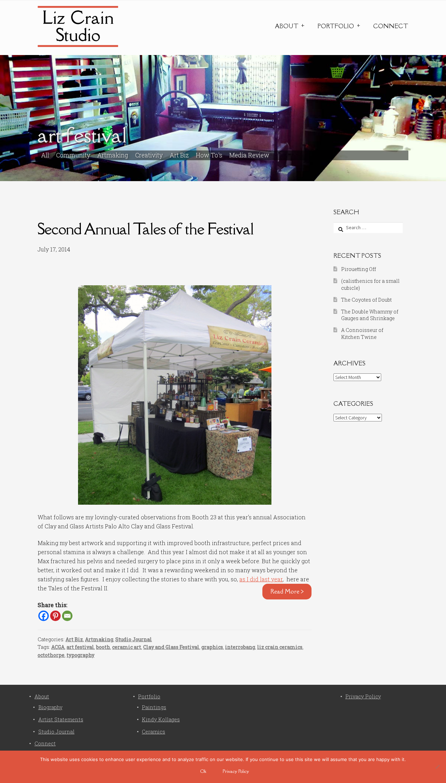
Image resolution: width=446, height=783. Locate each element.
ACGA (57, 647)
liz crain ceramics (279, 647)
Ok (203, 771)
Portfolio (335, 26)
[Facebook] (43, 616)
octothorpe (51, 655)
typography (80, 655)
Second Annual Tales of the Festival (146, 229)
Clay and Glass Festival (171, 647)
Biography (50, 707)
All (45, 155)
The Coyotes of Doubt (366, 299)
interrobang (240, 647)
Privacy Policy (363, 696)
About (286, 26)
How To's (209, 155)
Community (73, 155)
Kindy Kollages (161, 719)
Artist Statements (60, 719)
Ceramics (153, 731)
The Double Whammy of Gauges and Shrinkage (369, 315)
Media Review (249, 155)
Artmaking (112, 155)
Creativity (149, 155)
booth (103, 647)
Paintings (154, 707)
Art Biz (179, 155)
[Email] (67, 616)
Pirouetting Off (358, 269)
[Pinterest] (55, 616)
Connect (390, 26)
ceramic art (126, 647)
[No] (437, 766)
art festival (80, 647)
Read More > (287, 591)
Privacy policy (236, 771)
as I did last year (261, 579)
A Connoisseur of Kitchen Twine (362, 333)
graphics (212, 647)
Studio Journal (133, 639)
